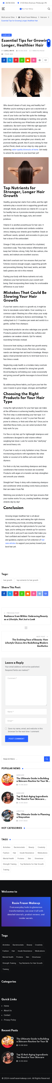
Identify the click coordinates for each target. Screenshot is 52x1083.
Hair (14, 853)
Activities (6, 847)
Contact (7, 1015)
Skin (29, 858)
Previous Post (13, 613)
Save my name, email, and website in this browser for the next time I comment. (25, 730)
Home (6, 1006)
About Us (8, 1010)
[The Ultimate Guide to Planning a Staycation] (7, 816)
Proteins (21, 858)
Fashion (6, 853)
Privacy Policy (10, 1020)
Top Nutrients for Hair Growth (27, 580)
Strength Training (9, 864)
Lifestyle (20, 811)
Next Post (41, 637)
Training (6, 870)
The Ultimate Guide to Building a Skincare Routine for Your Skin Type (33, 781)
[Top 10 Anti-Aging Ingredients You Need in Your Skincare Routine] (7, 798)
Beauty (31, 847)
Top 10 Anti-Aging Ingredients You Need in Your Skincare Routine (32, 799)
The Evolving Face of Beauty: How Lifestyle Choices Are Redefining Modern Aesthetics (26, 643)
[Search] (49, 8)
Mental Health (8, 858)
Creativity (41, 847)
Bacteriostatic (19, 847)
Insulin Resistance (27, 853)
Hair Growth (7, 580)
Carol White (9, 51)
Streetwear (39, 858)
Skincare (20, 775)
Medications (42, 853)
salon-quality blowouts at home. (25, 149)
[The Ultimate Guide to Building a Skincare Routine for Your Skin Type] (7, 780)
